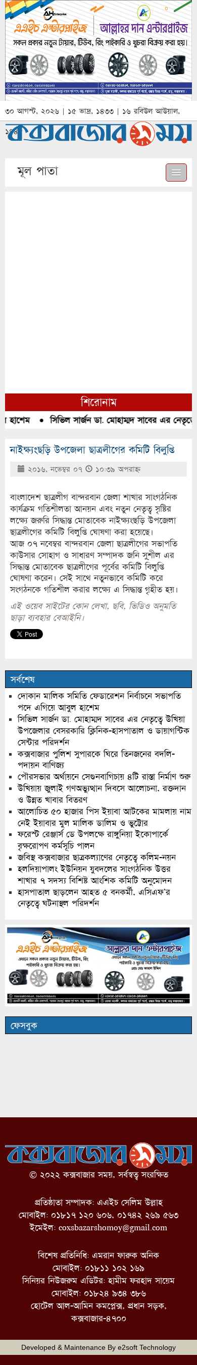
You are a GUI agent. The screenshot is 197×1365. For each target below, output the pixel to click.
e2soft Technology (147, 1347)
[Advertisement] (98, 290)
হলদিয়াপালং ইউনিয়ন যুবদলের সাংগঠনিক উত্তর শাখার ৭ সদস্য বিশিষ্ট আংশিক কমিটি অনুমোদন (95, 875)
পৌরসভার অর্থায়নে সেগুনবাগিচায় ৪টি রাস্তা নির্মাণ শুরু (104, 776)
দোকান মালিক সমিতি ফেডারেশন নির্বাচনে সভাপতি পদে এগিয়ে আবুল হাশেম (99, 702)
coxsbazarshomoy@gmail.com (113, 1227)
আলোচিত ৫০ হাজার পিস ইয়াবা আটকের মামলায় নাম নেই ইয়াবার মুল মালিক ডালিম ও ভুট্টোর (104, 817)
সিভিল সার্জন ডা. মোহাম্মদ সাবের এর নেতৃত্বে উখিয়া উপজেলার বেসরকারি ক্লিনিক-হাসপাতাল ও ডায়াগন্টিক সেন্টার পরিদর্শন (103, 731)
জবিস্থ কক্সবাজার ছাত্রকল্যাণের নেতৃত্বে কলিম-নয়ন (97, 857)
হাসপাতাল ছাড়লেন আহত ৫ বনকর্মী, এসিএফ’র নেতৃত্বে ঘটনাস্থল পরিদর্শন (94, 898)
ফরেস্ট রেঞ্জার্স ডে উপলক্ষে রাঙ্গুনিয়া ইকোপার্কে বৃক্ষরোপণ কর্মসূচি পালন (93, 840)
